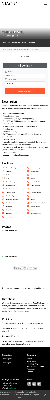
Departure (11, 79)
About (29, 359)
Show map (25, 56)
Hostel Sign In (7, 359)
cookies (15, 392)
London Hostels (24, 49)
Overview (6, 43)
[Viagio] (9, 3)
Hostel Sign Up (7, 363)
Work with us (32, 361)
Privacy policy (32, 364)
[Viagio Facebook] (29, 384)
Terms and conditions (35, 366)
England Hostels (12, 49)
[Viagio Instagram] (34, 384)
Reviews (31, 43)
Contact (30, 372)
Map (24, 43)
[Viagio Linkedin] (39, 384)
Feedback (31, 369)
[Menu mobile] (45, 4)
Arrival (10, 72)
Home (4, 49)
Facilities (16, 43)
